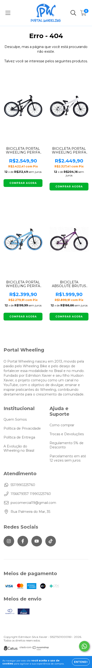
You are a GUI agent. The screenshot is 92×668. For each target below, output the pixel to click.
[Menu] (8, 13)
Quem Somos (15, 419)
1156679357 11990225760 (31, 494)
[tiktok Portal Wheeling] (50, 541)
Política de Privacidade (22, 428)
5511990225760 (23, 485)
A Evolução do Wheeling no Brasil (19, 448)
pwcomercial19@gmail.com (33, 503)
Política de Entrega (19, 437)
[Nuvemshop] (34, 649)
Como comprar (62, 425)
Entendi (81, 662)
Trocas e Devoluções (67, 434)
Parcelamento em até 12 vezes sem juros (68, 458)
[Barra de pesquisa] (73, 13)
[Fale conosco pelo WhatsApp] (84, 646)
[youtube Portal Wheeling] (36, 541)
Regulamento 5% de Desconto (67, 445)
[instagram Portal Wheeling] (9, 541)
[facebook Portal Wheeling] (22, 541)
